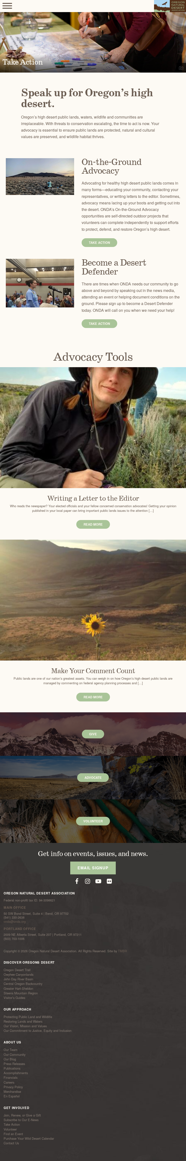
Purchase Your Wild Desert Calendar (29, 1138)
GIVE (93, 734)
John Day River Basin (18, 979)
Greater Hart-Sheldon (18, 988)
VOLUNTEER (93, 821)
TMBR (122, 951)
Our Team (10, 1050)
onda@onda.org (15, 921)
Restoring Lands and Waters (23, 1021)
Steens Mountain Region (21, 993)
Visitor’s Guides (14, 998)
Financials (10, 1077)
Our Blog (10, 1059)
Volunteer (10, 1129)
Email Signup (93, 868)
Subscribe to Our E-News (21, 1120)
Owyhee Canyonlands (18, 974)
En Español (12, 1096)
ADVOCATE (93, 777)
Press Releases (14, 1064)
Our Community (14, 1054)
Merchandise (12, 1091)
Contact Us (11, 1143)
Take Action (99, 242)
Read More (93, 524)
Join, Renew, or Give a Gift (22, 1115)
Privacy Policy (13, 1087)
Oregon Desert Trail (17, 970)
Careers (9, 1082)
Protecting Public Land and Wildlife (28, 1017)
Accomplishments (16, 1073)
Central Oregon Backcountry (23, 984)
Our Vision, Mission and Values (25, 1026)
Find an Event (13, 1134)
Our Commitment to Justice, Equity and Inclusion (37, 1030)
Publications (12, 1068)
